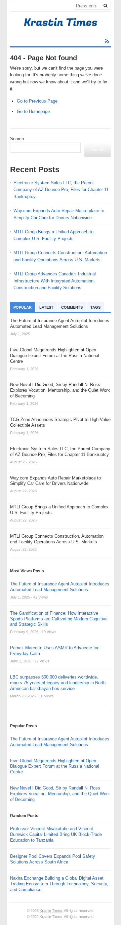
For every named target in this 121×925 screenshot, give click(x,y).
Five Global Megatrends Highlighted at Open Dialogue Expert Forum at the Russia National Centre (54, 766)
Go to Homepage (33, 111)
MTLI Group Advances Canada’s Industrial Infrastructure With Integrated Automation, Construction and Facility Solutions (54, 281)
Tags (95, 307)
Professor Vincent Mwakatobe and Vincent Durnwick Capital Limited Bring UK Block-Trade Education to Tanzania (56, 834)
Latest (46, 307)
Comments (72, 307)
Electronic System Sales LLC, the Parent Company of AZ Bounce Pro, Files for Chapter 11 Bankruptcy (61, 189)
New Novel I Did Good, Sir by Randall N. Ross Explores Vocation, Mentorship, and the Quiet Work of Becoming (60, 793)
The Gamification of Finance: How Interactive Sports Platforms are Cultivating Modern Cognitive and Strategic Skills (59, 619)
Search (17, 138)
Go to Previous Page (37, 101)
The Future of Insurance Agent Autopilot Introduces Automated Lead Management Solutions (59, 586)
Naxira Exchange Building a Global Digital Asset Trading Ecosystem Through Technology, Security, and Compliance (59, 884)
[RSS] (107, 41)
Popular (22, 307)
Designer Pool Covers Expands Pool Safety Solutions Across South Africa (52, 859)
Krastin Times (51, 911)
